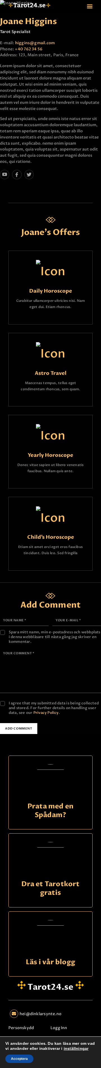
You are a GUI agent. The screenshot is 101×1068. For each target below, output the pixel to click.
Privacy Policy (46, 713)
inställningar (76, 1048)
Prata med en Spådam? (50, 810)
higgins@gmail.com (35, 43)
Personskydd (21, 1028)
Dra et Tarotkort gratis (50, 888)
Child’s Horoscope (50, 537)
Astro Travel (50, 373)
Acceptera (19, 1059)
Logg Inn (58, 1028)
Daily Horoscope (50, 291)
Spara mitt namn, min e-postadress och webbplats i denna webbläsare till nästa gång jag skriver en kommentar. (54, 637)
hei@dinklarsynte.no (40, 1014)
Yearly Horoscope (50, 455)
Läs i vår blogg (50, 962)
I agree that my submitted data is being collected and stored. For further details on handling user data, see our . (54, 708)
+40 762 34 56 (28, 49)
